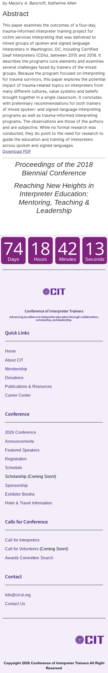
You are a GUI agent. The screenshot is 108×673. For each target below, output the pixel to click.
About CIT (14, 360)
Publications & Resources (28, 386)
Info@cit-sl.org (18, 595)
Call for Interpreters (22, 540)
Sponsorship (16, 485)
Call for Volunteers (21, 549)
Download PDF (17, 151)
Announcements (19, 441)
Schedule (13, 468)
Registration (16, 459)
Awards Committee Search (29, 558)
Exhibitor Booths (20, 494)
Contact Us (15, 604)
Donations (14, 378)
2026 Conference (20, 432)
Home (10, 351)
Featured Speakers (22, 450)
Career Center (18, 395)
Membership (16, 369)
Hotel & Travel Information (28, 503)
